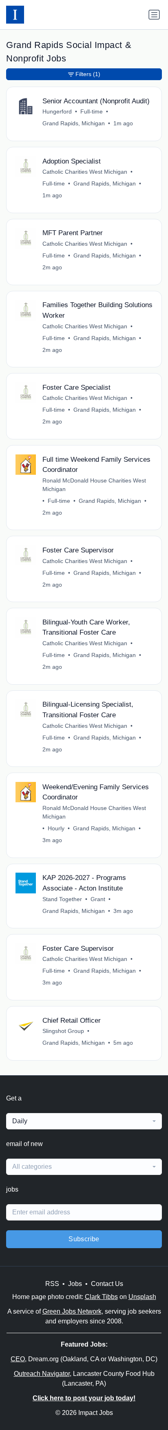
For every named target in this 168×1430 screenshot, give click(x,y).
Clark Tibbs (101, 1296)
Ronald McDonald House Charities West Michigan (94, 484)
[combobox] (84, 1121)
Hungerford (57, 111)
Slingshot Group (63, 1031)
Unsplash (142, 1296)
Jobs (75, 1283)
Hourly (56, 828)
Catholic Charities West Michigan (84, 171)
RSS (52, 1283)
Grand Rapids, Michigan (73, 123)
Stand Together (62, 899)
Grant (98, 899)
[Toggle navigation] (154, 14)
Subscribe (84, 1239)
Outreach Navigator (42, 1373)
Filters (87, 74)
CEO (18, 1359)
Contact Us (107, 1283)
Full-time (91, 111)
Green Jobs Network (72, 1311)
